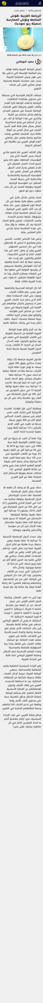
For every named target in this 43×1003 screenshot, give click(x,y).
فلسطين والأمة (34, 10)
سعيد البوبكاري (25, 61)
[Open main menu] (39, 3)
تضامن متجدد (19, 10)
